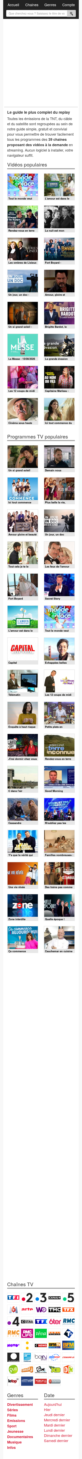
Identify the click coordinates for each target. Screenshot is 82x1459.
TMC (54, 1309)
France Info (27, 1345)
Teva (41, 1333)
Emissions (16, 1420)
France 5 (68, 1297)
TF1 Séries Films (41, 1321)
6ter (55, 1321)
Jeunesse (15, 1431)
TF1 (13, 1297)
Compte (68, 4)
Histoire (54, 1381)
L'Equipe (68, 1357)
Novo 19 (13, 1345)
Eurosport (54, 1357)
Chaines (31, 4)
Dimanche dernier (58, 1435)
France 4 (13, 1321)
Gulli (13, 1369)
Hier (47, 1409)
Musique (14, 1442)
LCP (27, 1381)
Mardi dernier (54, 1425)
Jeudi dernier (54, 1414)
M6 (13, 1309)
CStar (27, 1321)
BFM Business (68, 1345)
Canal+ (54, 1297)
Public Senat (41, 1381)
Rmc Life (27, 1333)
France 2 (27, 1297)
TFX (68, 1309)
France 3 (41, 1297)
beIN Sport (41, 1357)
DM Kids (68, 1369)
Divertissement (20, 1404)
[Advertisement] (41, 63)
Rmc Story (13, 1333)
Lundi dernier (54, 1430)
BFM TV (54, 1345)
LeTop (13, 1381)
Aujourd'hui (53, 1404)
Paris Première (54, 1333)
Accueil (13, 4)
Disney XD (54, 1369)
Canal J (27, 1369)
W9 (41, 1309)
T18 (68, 1333)
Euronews (13, 1357)
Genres (50, 4)
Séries (12, 1409)
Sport (12, 1426)
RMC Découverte (68, 1321)
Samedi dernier (56, 1440)
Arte (27, 1309)
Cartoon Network (41, 1369)
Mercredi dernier (57, 1419)
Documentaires (20, 1436)
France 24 (27, 1357)
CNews (41, 1345)
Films (12, 1415)
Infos (11, 1447)
